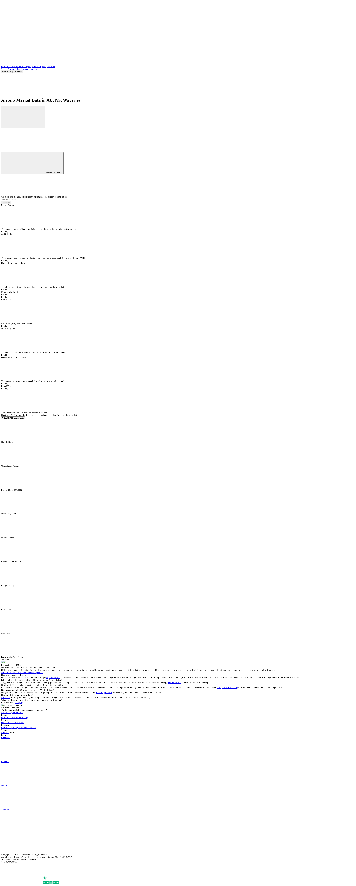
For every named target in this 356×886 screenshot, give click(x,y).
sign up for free (16, 72)
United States (7, 722)
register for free (174, 682)
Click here (5, 697)
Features (4, 66)
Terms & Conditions (29, 69)
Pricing (25, 66)
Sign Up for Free (47, 66)
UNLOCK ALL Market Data (13, 418)
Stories (19, 66)
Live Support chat (104, 692)
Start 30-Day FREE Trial (12, 712)
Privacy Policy (14, 69)
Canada (16, 722)
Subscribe (6, 202)
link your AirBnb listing (227, 687)
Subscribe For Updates (53, 173)
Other (21, 722)
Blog (30, 66)
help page (19, 702)
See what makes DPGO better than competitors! (22, 672)
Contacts (36, 66)
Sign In (4, 69)
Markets (12, 66)
